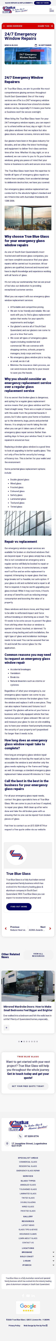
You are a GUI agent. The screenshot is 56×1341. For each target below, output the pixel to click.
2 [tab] (21, 1041)
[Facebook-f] (23, 1296)
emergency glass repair (16, 432)
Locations (28, 1248)
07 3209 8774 (32, 1136)
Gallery (28, 1216)
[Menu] (52, 10)
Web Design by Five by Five (35, 1326)
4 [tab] (26, 1041)
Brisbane (27, 1252)
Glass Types (28, 1181)
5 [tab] (29, 1041)
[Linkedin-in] (33, 1296)
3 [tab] (24, 1041)
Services (28, 1176)
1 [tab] (19, 1041)
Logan (27, 1261)
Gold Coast (27, 1256)
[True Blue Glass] (15, 12)
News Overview (14, 26)
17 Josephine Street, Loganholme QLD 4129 (29, 1145)
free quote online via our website (30, 829)
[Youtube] (28, 1296)
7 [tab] (34, 1041)
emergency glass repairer (16, 695)
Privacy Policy (14, 1326)
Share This (43, 26)
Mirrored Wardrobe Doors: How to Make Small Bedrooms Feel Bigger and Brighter (28, 1008)
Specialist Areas (28, 1158)
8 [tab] (37, 1041)
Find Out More (42, 3)
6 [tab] (31, 1041)
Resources (28, 1221)
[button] (28, 1252)
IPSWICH (26, 1265)
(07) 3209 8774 (37, 825)
